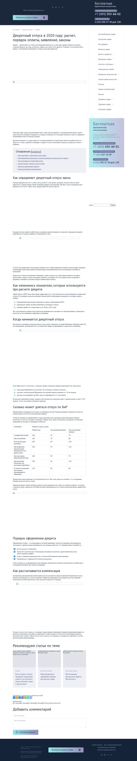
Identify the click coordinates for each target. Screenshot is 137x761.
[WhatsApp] (25, 697)
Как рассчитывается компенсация (29, 169)
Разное (17, 671)
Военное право (104, 49)
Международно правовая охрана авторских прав (48, 676)
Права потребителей (106, 89)
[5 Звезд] (45, 703)
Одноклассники (56, 7)
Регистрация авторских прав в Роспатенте (73, 676)
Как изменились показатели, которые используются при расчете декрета (43, 158)
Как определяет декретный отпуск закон (32, 155)
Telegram (59, 7)
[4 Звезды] (38, 703)
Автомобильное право (107, 34)
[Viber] (22, 697)
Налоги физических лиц (107, 79)
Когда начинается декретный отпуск (30, 161)
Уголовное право (104, 109)
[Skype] (28, 697)
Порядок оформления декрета (28, 166)
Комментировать (27, 732)
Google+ (62, 7)
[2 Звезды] (23, 703)
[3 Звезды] (31, 703)
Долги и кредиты (105, 54)
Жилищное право (105, 59)
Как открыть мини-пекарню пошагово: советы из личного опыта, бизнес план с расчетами (24, 679)
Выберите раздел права (27, 17)
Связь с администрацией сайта (112, 745)
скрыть (36, 151)
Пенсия (101, 84)
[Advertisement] (49, 66)
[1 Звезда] (16, 703)
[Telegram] (31, 697)
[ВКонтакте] (14, 697)
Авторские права (46, 671)
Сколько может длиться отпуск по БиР (31, 164)
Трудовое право (104, 104)
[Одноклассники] (17, 697)
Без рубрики (103, 44)
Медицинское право (106, 69)
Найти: (91, 205)
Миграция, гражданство (107, 74)
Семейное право (104, 99)
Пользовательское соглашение (107, 747)
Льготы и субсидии (105, 64)
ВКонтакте (53, 7)
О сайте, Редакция (97, 745)
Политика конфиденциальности (107, 750)
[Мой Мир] (19, 697)
